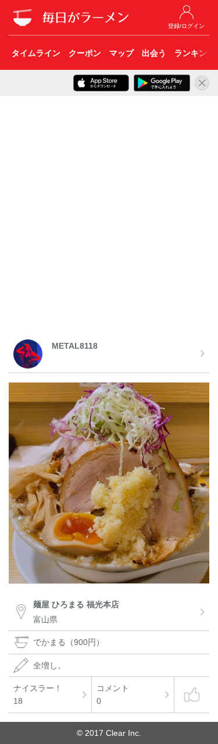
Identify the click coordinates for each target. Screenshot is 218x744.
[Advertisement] (109, 220)
